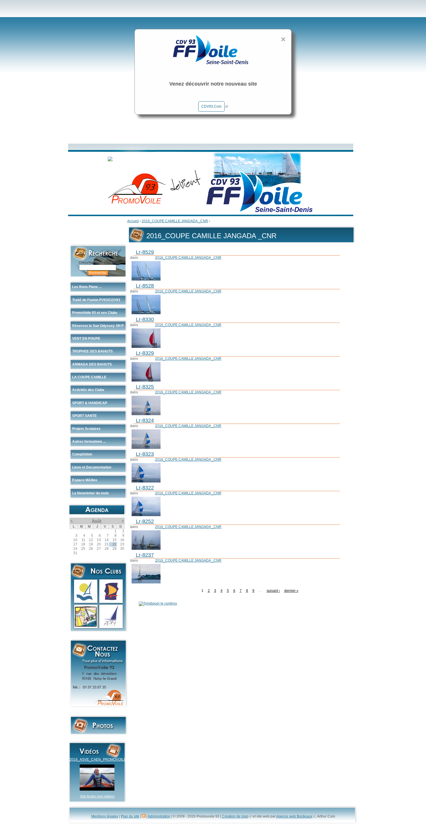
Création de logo (235, 816)
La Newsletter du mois (90, 493)
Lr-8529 (145, 252)
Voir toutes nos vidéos (97, 796)
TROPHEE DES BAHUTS (92, 351)
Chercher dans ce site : (98, 263)
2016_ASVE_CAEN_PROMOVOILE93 (100, 760)
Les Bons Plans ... (86, 287)
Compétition (82, 454)
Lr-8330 (145, 319)
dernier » (291, 591)
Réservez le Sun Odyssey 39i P (98, 326)
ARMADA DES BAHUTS (92, 364)
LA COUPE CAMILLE (89, 377)
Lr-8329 (145, 353)
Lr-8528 (145, 286)
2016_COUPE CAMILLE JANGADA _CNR (175, 221)
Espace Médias (84, 480)
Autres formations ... (89, 442)
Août (96, 520)
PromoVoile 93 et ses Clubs (94, 313)
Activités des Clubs (88, 390)
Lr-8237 (145, 555)
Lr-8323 (145, 454)
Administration (159, 816)
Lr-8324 (145, 420)
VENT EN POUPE (86, 339)
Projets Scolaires (86, 429)
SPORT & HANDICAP (89, 403)
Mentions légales (104, 816)
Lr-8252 (145, 521)
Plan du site (130, 816)
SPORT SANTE (84, 416)
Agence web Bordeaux (294, 816)
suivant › (273, 591)
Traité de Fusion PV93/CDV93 (96, 300)
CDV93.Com (211, 106)
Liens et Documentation (91, 467)
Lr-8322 (145, 488)
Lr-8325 (145, 387)
